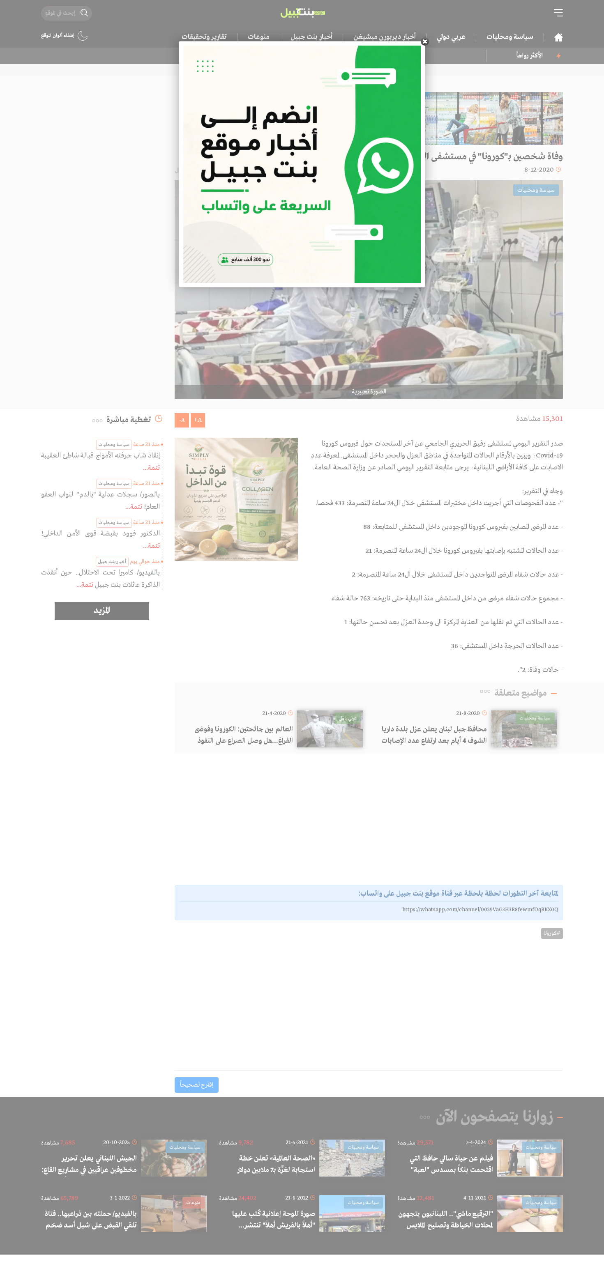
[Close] (425, 41)
